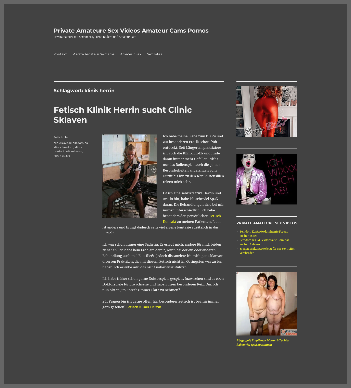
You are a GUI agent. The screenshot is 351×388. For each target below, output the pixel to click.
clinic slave (61, 142)
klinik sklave (62, 155)
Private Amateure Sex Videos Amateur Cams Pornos (131, 30)
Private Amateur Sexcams (94, 54)
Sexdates (154, 54)
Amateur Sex (130, 54)
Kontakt (60, 54)
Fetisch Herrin (63, 137)
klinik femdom (63, 147)
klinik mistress (72, 151)
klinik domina (78, 142)
